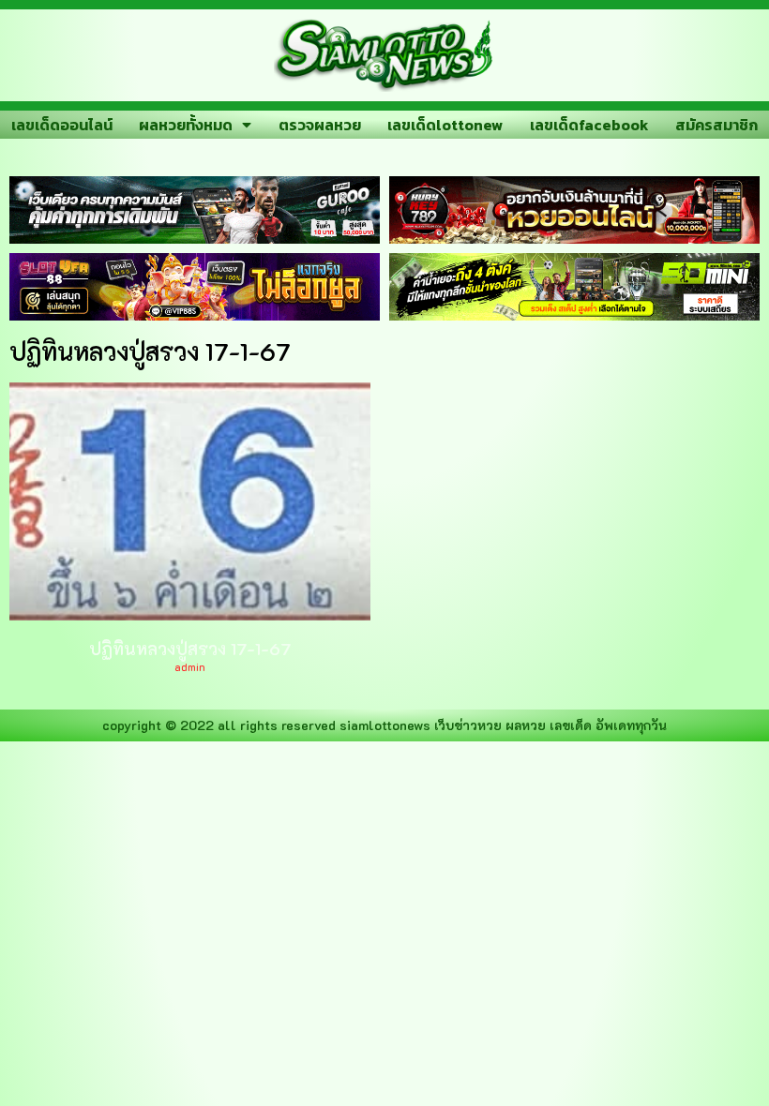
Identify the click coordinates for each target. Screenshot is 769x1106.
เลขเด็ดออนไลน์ (62, 124)
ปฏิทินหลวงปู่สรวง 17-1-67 (190, 648)
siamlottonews (384, 725)
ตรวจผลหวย (320, 124)
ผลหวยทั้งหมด (186, 124)
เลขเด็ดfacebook (589, 124)
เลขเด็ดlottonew (445, 124)
